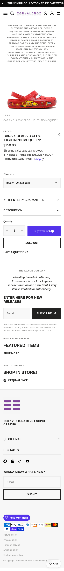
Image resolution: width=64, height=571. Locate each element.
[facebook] (5, 461)
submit (32, 494)
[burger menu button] (5, 13)
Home (6, 115)
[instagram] (12, 461)
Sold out (32, 242)
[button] (45, 13)
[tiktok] (20, 461)
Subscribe (44, 313)
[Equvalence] (29, 13)
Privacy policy (10, 540)
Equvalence (21, 560)
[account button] (52, 13)
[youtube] (27, 461)
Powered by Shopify (42, 560)
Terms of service (11, 545)
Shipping (8, 150)
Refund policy (10, 534)
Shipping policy (10, 550)
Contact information (13, 555)
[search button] (12, 13)
